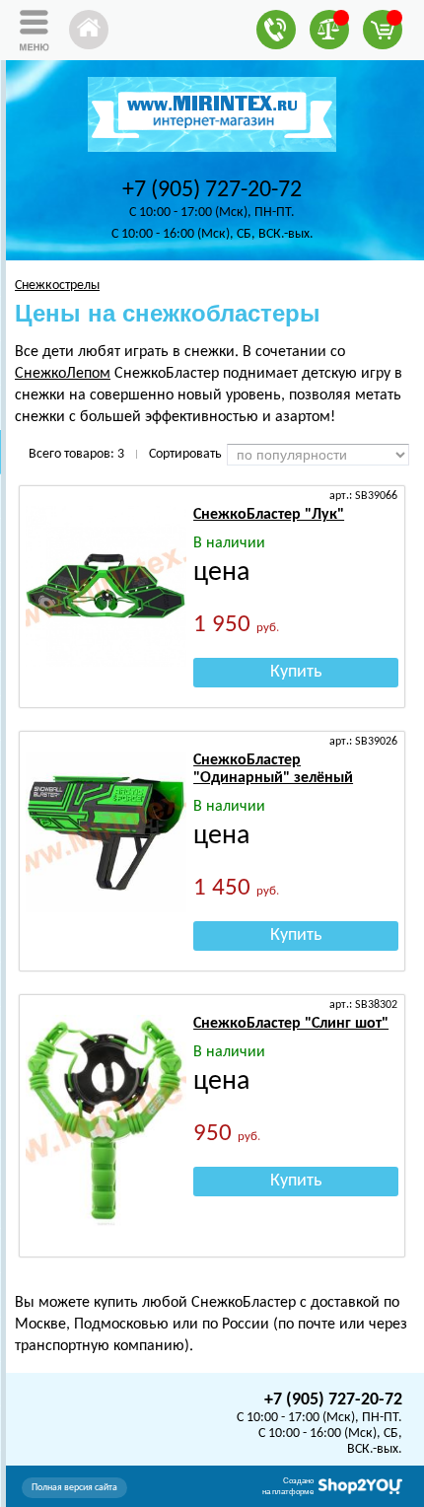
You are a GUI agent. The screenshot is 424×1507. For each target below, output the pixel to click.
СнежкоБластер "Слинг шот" (291, 1024)
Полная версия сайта (74, 1487)
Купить (295, 672)
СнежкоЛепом (62, 374)
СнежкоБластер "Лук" (268, 515)
